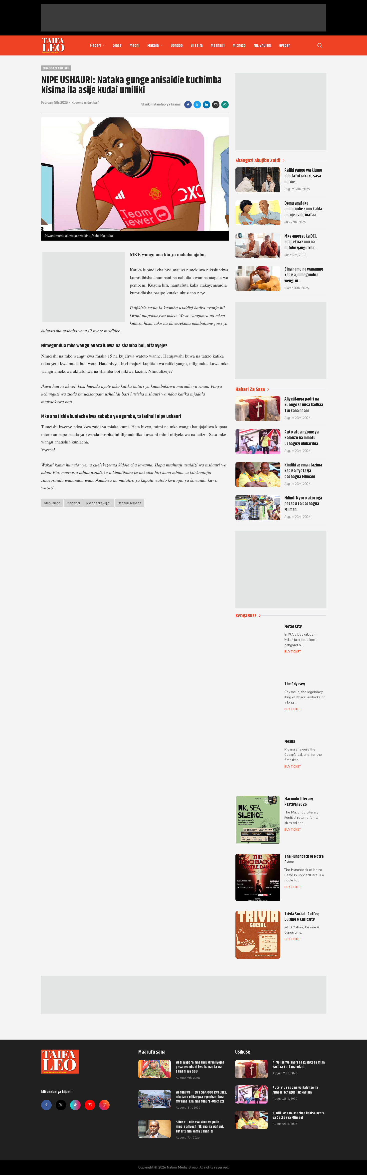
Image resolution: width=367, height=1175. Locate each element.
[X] (197, 104)
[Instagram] (104, 1105)
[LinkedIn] (206, 104)
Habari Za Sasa (250, 389)
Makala (153, 45)
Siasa (117, 45)
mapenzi (73, 503)
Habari (95, 45)
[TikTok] (75, 1105)
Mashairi (218, 45)
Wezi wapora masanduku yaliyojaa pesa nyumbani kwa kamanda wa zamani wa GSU (200, 1066)
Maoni (134, 45)
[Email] (215, 104)
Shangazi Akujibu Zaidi (257, 160)
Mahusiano (52, 503)
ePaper (284, 45)
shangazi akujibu (98, 503)
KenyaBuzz (245, 616)
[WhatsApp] (225, 104)
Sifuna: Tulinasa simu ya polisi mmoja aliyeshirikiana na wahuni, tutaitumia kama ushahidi (200, 1126)
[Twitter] (61, 1105)
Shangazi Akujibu (56, 68)
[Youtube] (90, 1105)
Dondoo (177, 45)
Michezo (239, 45)
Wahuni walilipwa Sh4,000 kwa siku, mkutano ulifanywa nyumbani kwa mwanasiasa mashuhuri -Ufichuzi (201, 1096)
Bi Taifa (197, 45)
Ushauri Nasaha (129, 503)
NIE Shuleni (262, 45)
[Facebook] (188, 104)
